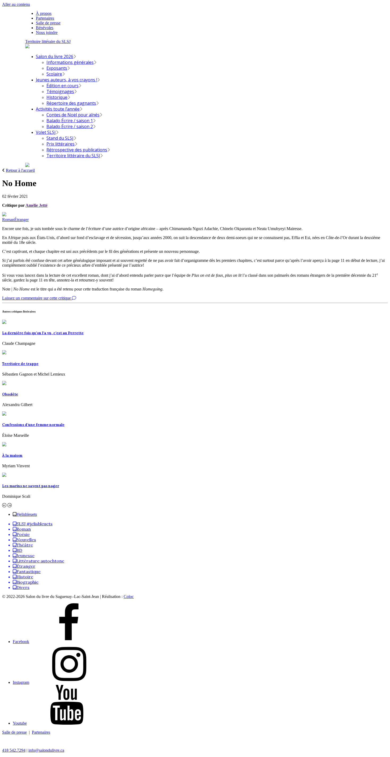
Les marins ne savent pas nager (30, 486)
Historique (56, 97)
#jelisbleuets (26, 514)
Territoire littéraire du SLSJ (48, 41)
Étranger (21, 219)
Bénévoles (44, 27)
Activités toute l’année (58, 109)
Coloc (129, 596)
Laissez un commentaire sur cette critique (37, 298)
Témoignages (60, 91)
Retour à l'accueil (20, 170)
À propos (43, 13)
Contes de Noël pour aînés (72, 115)
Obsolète (10, 394)
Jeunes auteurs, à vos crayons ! (66, 80)
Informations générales (70, 62)
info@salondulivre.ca (46, 750)
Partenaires (45, 18)
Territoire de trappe (20, 364)
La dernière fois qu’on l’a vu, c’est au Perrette (43, 333)
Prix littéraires (60, 144)
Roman (8, 219)
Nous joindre (47, 32)
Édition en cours (62, 86)
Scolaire (54, 74)
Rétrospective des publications (76, 150)
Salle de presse (48, 23)
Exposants (56, 68)
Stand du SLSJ (59, 138)
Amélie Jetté (36, 205)
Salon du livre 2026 (54, 56)
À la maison (12, 455)
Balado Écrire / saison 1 (69, 121)
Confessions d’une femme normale (33, 424)
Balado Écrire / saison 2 (69, 126)
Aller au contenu (16, 4)
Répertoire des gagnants (71, 103)
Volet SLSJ (46, 132)
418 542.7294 (13, 750)
